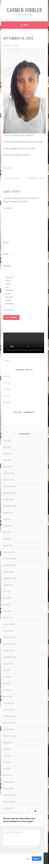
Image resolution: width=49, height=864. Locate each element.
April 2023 (7, 690)
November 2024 (9, 565)
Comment (7, 210)
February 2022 (8, 782)
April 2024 (7, 611)
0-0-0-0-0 (6, 402)
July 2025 (6, 519)
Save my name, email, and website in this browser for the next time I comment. (9, 293)
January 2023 (8, 709)
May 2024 (7, 604)
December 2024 (9, 558)
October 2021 (8, 808)
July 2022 (6, 749)
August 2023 (8, 663)
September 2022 (9, 736)
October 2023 (8, 650)
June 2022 (7, 755)
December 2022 (9, 716)
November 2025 (9, 493)
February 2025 (8, 552)
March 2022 (7, 775)
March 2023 (7, 696)
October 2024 (8, 571)
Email (6, 254)
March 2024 (7, 617)
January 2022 (8, 788)
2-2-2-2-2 (6, 389)
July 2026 (6, 440)
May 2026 (7, 453)
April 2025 (7, 539)
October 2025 (8, 499)
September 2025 (9, 506)
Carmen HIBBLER (24, 9)
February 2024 (8, 624)
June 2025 (7, 525)
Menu (26, 25)
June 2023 (7, 676)
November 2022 (9, 722)
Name (6, 242)
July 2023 (6, 670)
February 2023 (8, 703)
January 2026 (8, 479)
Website (6, 265)
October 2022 (8, 729)
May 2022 (7, 762)
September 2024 (9, 578)
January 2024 (8, 630)
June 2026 (7, 447)
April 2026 (7, 460)
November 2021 (9, 801)
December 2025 (9, 486)
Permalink (7, 168)
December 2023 (9, 637)
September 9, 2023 (13, 178)
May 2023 (7, 683)
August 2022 (8, 742)
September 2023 (9, 657)
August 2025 (8, 512)
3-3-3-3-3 (6, 382)
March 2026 (7, 466)
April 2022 (7, 768)
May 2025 (7, 532)
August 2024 (8, 585)
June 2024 (7, 598)
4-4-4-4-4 (6, 376)
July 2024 (6, 591)
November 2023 (9, 644)
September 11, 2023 (35, 178)
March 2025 (7, 545)
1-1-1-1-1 (6, 396)
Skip (28, 858)
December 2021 (9, 795)
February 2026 (8, 473)
